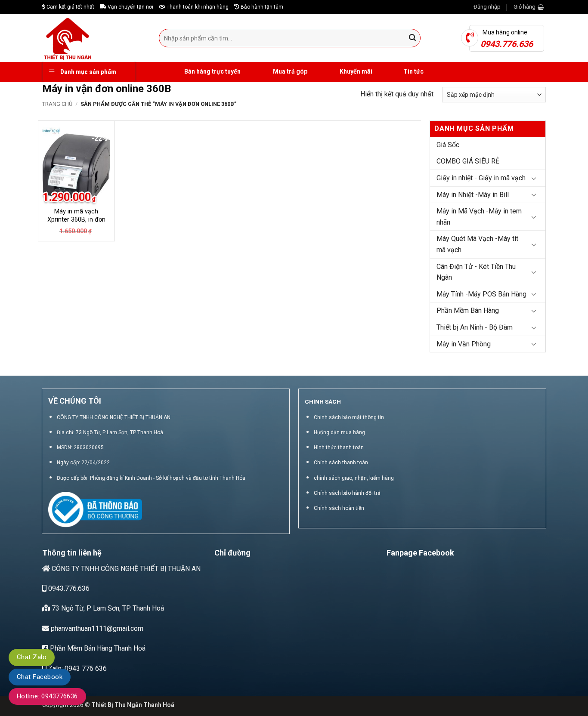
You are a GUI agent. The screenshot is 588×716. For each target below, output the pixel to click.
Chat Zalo (31, 657)
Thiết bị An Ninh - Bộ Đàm (474, 327)
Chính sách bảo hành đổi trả (347, 493)
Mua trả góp (289, 71)
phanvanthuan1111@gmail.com (96, 628)
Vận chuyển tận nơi (129, 7)
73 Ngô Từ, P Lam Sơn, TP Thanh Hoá (107, 608)
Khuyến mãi (355, 71)
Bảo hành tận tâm (261, 7)
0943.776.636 (68, 588)
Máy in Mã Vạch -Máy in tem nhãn (479, 216)
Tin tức (413, 71)
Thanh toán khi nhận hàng (197, 7)
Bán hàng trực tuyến (212, 71)
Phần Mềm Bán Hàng (467, 310)
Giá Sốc (447, 145)
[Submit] (412, 38)
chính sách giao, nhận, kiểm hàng (354, 478)
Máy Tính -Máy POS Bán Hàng (481, 294)
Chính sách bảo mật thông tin (349, 417)
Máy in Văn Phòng (463, 344)
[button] (487, 6)
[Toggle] (534, 178)
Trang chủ (57, 104)
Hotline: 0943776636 (47, 696)
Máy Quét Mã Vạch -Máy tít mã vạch (477, 244)
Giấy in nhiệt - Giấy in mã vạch (481, 178)
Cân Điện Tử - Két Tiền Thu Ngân (476, 272)
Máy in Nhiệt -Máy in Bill (472, 195)
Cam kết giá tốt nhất (69, 7)
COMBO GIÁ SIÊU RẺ (467, 161)
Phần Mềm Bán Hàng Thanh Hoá (96, 648)
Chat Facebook (39, 677)
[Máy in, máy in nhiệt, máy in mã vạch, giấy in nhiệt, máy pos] (94, 38)
